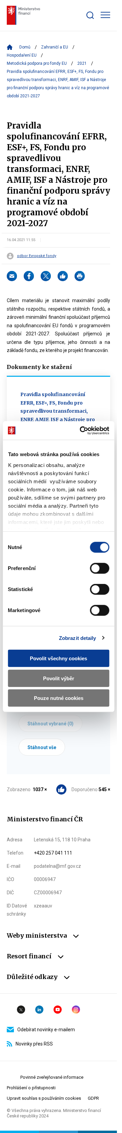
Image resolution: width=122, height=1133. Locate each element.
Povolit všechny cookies (58, 658)
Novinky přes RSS (34, 1044)
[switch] (99, 568)
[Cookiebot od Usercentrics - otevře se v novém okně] (82, 430)
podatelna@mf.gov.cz (57, 866)
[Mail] (12, 276)
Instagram (76, 1009)
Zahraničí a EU (54, 47)
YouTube (58, 1009)
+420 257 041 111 (53, 853)
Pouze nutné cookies (58, 698)
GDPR (93, 1098)
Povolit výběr (58, 678)
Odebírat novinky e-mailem (46, 1029)
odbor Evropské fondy (36, 256)
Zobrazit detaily (77, 638)
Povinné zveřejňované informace (51, 1077)
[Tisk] (80, 276)
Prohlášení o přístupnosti (31, 1087)
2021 (82, 63)
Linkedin (39, 1009)
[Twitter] (46, 276)
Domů (24, 47)
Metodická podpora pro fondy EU (37, 63)
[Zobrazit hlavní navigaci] (105, 15)
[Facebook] (29, 276)
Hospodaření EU (22, 55)
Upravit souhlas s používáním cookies (44, 1098)
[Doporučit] (63, 276)
